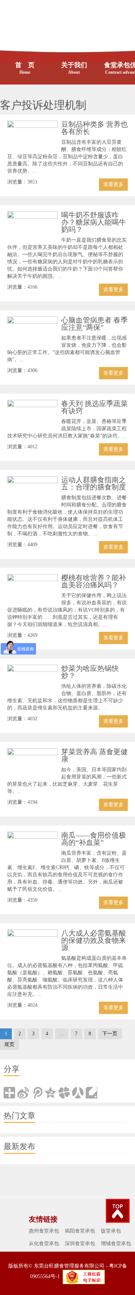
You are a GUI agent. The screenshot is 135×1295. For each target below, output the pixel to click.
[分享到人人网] (78, 1092)
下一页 (109, 1033)
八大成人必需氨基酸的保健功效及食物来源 (93, 940)
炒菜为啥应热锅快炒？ (90, 671)
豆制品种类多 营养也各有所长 (94, 127)
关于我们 (74, 68)
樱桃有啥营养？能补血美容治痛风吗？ (93, 581)
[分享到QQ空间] (50, 1092)
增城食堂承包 (116, 1243)
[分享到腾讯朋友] (64, 1092)
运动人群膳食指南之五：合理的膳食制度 (93, 483)
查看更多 (113, 184)
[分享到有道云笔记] (91, 1092)
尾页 (9, 1044)
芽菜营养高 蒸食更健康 (94, 755)
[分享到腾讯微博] (36, 1092)
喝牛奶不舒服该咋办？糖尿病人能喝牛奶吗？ (93, 222)
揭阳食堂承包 (80, 1231)
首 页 (25, 68)
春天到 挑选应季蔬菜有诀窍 (94, 407)
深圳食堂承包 (80, 1243)
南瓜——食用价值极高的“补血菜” (93, 838)
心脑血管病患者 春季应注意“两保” (94, 323)
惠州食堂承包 (44, 1231)
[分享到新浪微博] (23, 1092)
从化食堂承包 (44, 1243)
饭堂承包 (111, 1231)
